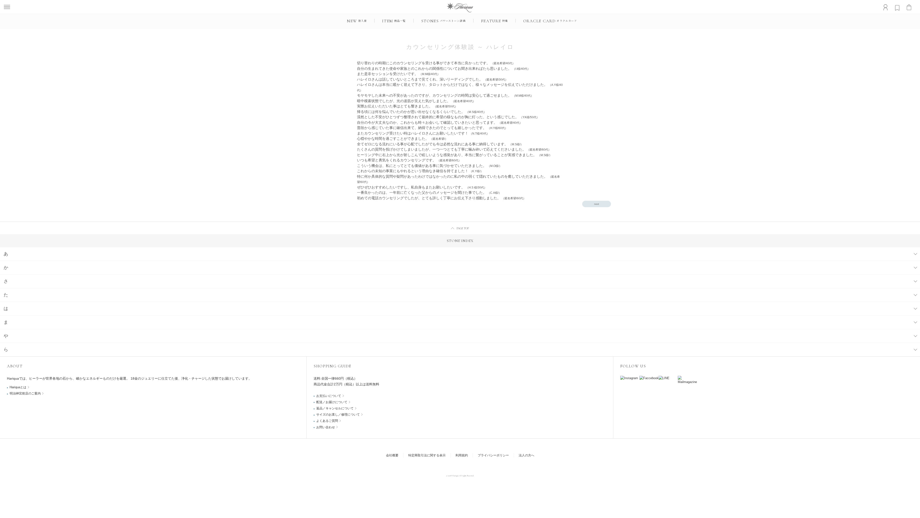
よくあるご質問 (327, 421)
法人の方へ (526, 455)
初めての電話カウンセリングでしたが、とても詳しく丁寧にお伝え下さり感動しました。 (441, 198)
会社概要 (392, 455)
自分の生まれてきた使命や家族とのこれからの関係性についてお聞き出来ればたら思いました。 (443, 68)
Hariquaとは (18, 387)
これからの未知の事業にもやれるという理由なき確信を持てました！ (420, 171)
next (596, 204)
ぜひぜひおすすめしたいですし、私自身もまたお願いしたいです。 (422, 187)
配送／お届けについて (331, 402)
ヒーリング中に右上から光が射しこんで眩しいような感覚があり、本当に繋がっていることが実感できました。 (454, 155)
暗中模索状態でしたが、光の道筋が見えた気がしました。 (416, 101)
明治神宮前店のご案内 (25, 393)
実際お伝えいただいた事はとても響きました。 (407, 106)
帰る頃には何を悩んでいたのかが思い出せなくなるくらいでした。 (421, 112)
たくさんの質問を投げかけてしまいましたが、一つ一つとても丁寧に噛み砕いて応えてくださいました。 (454, 149)
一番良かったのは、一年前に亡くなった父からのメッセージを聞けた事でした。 (429, 192)
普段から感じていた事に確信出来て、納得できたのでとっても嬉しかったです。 (432, 128)
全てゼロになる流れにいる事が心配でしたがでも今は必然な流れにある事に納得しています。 (440, 144)
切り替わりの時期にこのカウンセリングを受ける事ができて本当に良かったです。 (436, 63)
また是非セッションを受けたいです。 (398, 74)
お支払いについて (328, 396)
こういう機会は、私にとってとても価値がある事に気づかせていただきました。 (429, 166)
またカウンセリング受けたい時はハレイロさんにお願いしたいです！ (423, 133)
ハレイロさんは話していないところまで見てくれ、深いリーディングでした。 (432, 79)
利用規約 (461, 455)
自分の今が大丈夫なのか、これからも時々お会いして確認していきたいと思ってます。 (439, 122)
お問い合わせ (325, 427)
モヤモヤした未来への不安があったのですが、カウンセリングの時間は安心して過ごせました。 (445, 95)
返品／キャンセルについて (335, 408)
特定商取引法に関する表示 (427, 455)
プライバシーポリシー (493, 455)
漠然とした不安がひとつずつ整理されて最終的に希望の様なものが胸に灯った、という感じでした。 (448, 117)
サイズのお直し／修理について (338, 414)
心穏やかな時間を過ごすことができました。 (402, 138)
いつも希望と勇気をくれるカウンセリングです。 (409, 160)
